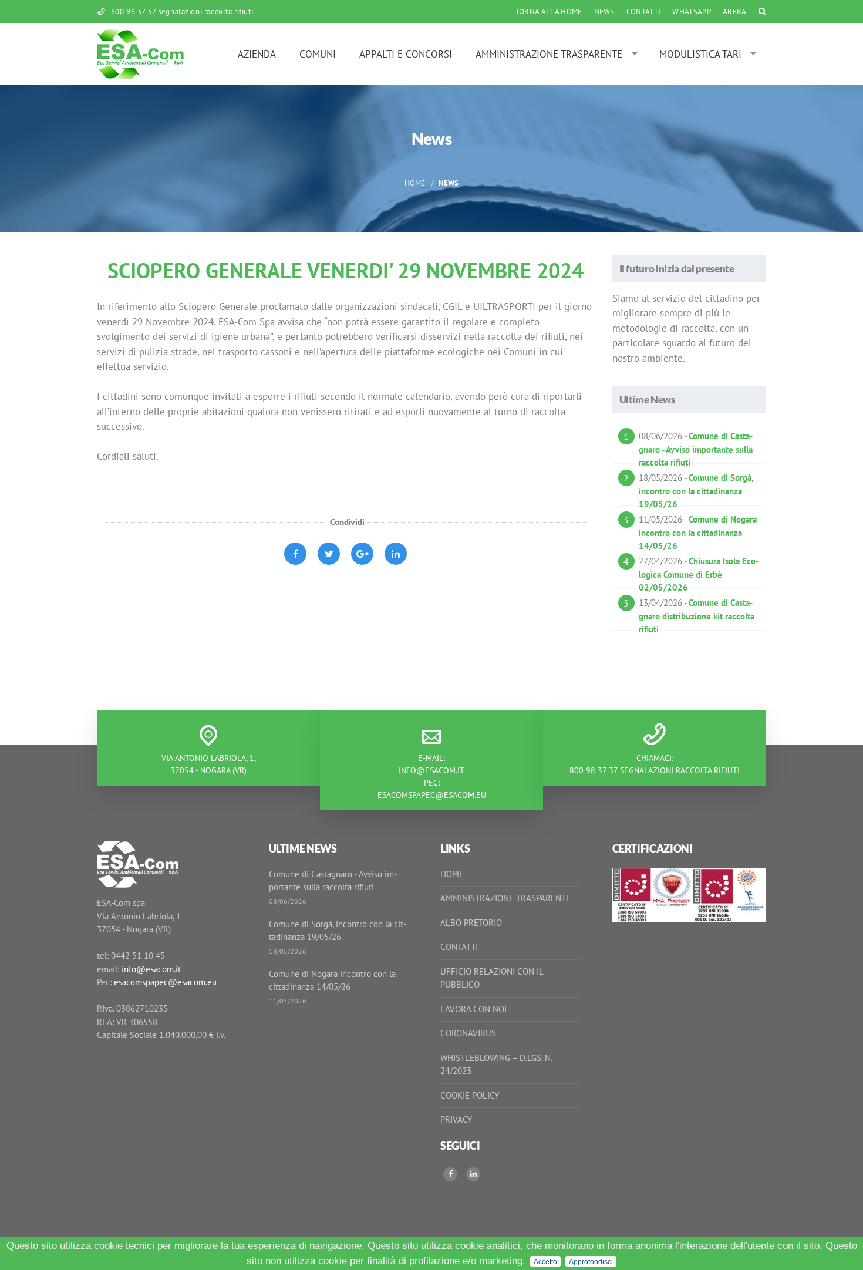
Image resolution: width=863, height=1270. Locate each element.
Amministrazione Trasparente (549, 54)
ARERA (735, 11)
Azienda (257, 54)
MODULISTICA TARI (700, 54)
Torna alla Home (548, 11)
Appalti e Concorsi (405, 54)
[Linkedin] (473, 1174)
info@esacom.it (431, 770)
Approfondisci (591, 1262)
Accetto (545, 1262)
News (604, 11)
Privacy (456, 1119)
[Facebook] (450, 1174)
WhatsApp (691, 11)
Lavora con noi (473, 1009)
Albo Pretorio (471, 922)
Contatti (643, 11)
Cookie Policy (469, 1095)
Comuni (317, 54)
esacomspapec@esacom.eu (431, 795)
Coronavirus (468, 1033)
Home (414, 183)
